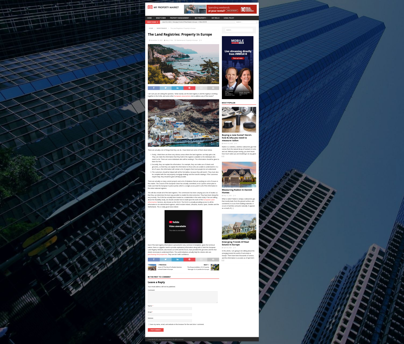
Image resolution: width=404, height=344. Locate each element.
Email (150, 312)
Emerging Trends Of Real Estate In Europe (235, 243)
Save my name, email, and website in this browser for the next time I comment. (177, 324)
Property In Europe (192, 40)
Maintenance (181, 40)
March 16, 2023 (228, 143)
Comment (151, 290)
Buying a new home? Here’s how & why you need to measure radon (236, 138)
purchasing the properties (157, 254)
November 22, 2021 (157, 40)
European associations (182, 96)
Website (150, 318)
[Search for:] (245, 22)
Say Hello (215, 18)
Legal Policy (229, 18)
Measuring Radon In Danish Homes (237, 191)
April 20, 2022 (228, 248)
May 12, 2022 (228, 195)
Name (150, 306)
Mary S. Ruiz (169, 40)
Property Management (179, 18)
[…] (223, 156)
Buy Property (200, 18)
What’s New (161, 18)
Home (149, 18)
